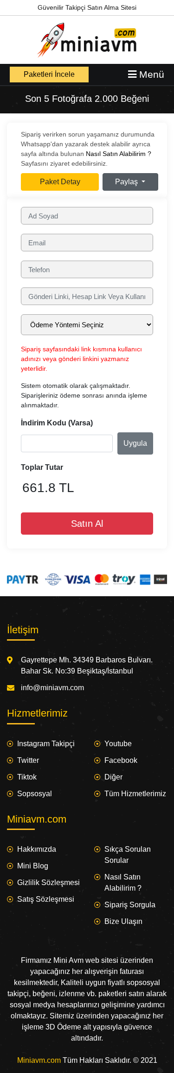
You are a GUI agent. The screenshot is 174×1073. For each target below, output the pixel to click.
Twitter (28, 760)
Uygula (135, 443)
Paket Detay (60, 182)
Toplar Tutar (42, 467)
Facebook (120, 760)
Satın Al (87, 523)
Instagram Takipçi (46, 744)
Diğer (113, 777)
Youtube (118, 744)
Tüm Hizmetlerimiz (135, 794)
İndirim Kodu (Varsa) (57, 423)
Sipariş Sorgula (129, 905)
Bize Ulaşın (123, 921)
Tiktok (27, 777)
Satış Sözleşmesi (45, 899)
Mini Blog (32, 866)
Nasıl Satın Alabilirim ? (118, 153)
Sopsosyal (34, 794)
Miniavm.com (39, 1060)
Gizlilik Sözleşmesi (48, 882)
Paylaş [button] (127, 182)
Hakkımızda (36, 849)
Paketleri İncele (49, 74)
